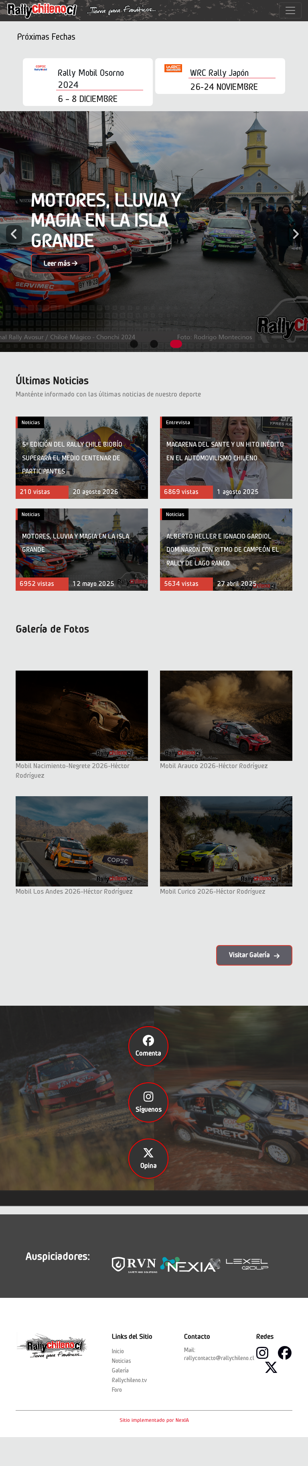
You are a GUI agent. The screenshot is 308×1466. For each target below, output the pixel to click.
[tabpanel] (154, 231)
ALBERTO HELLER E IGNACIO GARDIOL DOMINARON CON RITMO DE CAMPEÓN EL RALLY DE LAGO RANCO (222, 550)
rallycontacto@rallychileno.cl (219, 1358)
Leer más (58, 264)
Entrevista (178, 422)
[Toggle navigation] (290, 10)
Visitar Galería (249, 955)
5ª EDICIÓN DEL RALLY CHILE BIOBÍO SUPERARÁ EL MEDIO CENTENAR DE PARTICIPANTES (72, 458)
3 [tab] (176, 344)
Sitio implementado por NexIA (154, 1420)
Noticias (31, 422)
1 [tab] (134, 344)
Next (292, 232)
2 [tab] (154, 344)
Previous (10, 232)
